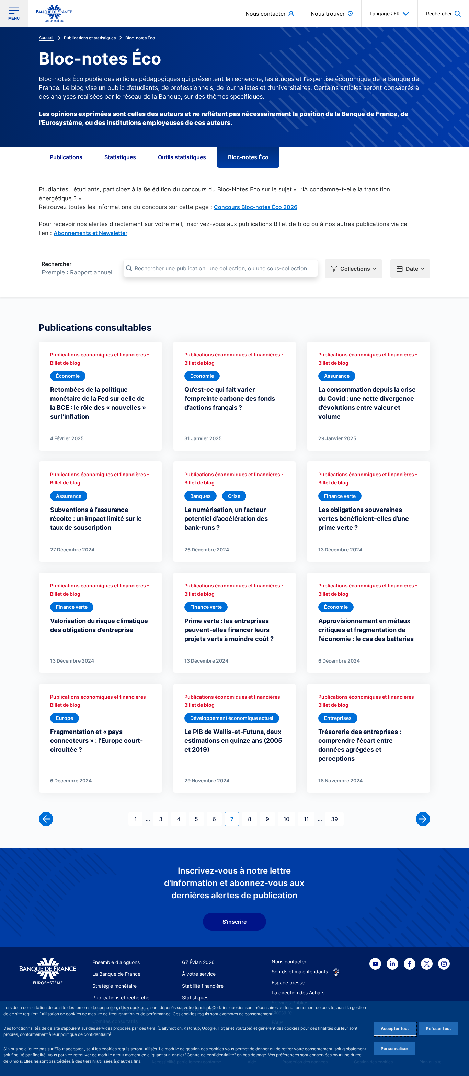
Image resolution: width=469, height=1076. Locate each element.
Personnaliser (394, 1048)
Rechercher (56, 263)
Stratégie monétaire (114, 986)
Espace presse (288, 982)
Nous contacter (289, 961)
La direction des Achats (298, 992)
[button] (443, 13)
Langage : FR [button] (385, 13)
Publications (66, 157)
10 (289, 818)
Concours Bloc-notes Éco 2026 (255, 206)
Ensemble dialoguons (116, 962)
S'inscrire (234, 921)
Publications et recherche (120, 998)
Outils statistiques (182, 157)
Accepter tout (395, 1028)
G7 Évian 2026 (198, 962)
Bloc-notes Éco (248, 157)
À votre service (199, 974)
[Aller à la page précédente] (46, 819)
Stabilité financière (203, 986)
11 (309, 818)
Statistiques (120, 157)
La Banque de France (116, 974)
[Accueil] (47, 971)
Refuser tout (438, 1028)
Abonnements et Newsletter (90, 233)
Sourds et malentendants (300, 971)
